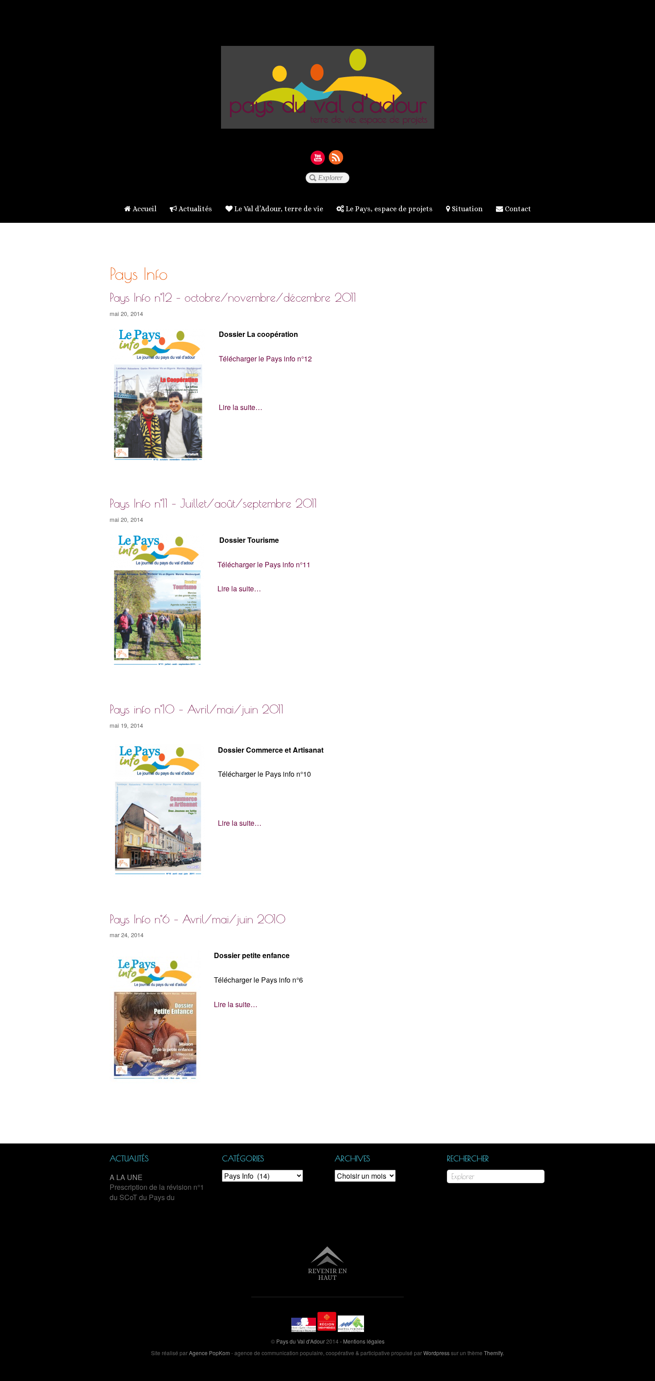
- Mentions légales (362, 1341)
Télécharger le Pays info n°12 (265, 358)
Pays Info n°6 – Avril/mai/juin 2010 (198, 919)
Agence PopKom (209, 1352)
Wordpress (436, 1352)
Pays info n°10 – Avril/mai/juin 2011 (196, 709)
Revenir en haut (327, 1274)
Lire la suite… (240, 407)
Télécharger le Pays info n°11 (264, 564)
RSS (336, 157)
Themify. (493, 1352)
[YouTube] (318, 157)
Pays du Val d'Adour (300, 1341)
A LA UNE (126, 1177)
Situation (466, 209)
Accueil (143, 209)
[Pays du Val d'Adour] (327, 121)
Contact (517, 209)
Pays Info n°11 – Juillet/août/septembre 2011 (213, 503)
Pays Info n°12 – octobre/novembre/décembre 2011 (233, 297)
